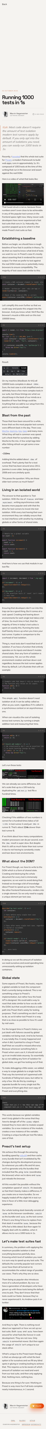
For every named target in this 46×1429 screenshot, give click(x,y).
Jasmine (13, 431)
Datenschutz (36, 1424)
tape (25, 431)
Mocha (5, 431)
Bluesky (22, 1420)
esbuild (23, 1155)
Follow (38, 1406)
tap (20, 431)
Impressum (26, 1424)
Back (4, 4)
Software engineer (17, 115)
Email (13, 1420)
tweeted (16, 156)
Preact (8, 160)
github (32, 1420)
